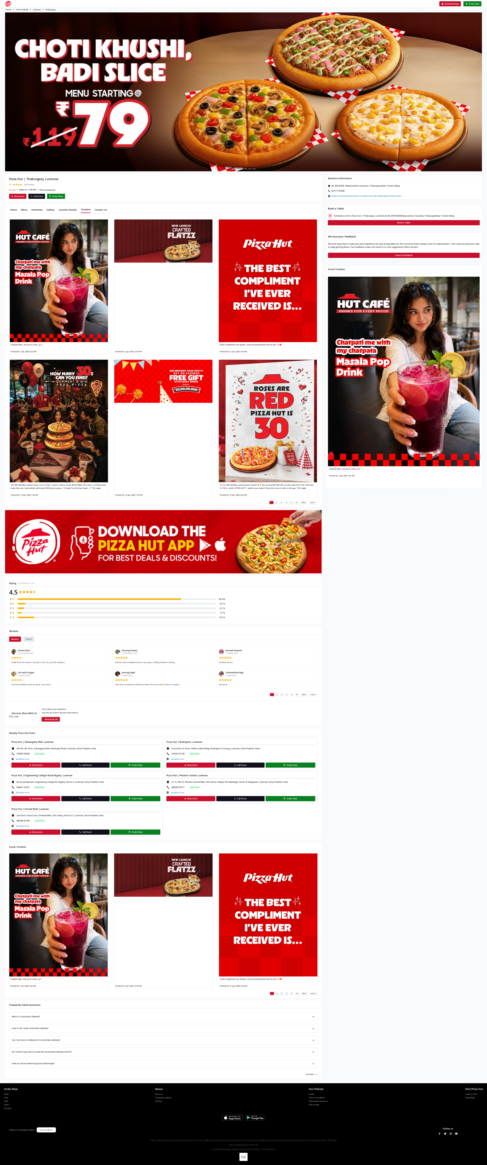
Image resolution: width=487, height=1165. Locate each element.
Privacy (311, 1094)
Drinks (6, 1105)
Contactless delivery (163, 1097)
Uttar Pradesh (22, 9)
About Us (159, 1094)
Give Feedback (46, 1129)
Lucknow (37, 9)
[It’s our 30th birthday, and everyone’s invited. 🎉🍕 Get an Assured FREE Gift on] (268, 421)
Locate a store (471, 1094)
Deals (6, 1094)
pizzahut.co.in (22, 759)
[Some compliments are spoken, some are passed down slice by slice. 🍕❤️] (268, 280)
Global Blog (470, 1097)
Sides (6, 1101)
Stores (8, 9)
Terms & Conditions (317, 1097)
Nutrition (158, 1101)
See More (310, 1074)
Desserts (7, 1108)
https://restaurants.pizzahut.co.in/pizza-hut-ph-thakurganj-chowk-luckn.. (366, 196)
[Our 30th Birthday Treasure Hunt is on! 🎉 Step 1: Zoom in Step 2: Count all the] (59, 421)
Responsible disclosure (318, 1101)
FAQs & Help (314, 1105)
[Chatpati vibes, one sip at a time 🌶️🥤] (59, 280)
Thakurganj (50, 9)
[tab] (13, 209)
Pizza (6, 1097)
